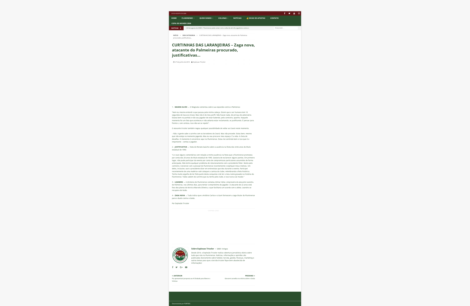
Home (174, 18)
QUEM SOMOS (206, 18)
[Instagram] (299, 13)
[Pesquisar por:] (286, 28)
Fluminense (187, 18)
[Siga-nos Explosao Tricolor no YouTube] (185, 267)
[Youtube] (294, 13)
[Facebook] (284, 13)
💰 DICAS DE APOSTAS (256, 18)
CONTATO (274, 18)
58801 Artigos (222, 249)
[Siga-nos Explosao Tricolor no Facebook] (172, 267)
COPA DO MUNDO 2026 (181, 23)
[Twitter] (289, 13)
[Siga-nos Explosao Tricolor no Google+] (180, 267)
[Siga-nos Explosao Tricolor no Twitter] (176, 267)
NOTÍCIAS (237, 18)
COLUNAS (222, 18)
